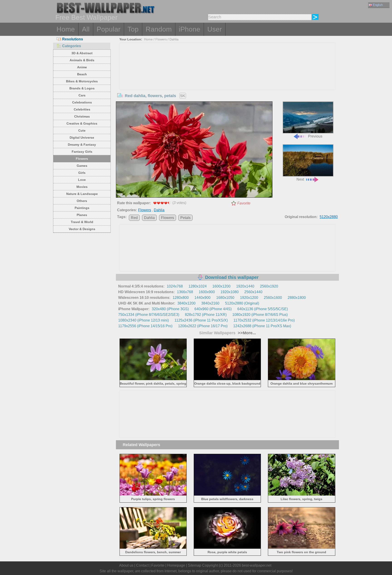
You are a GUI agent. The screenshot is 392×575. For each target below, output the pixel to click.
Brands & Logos (82, 88)
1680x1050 (225, 298)
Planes (82, 215)
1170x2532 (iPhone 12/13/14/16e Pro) (264, 320)
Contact (142, 565)
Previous (315, 136)
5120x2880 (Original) (242, 303)
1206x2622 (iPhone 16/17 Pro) (203, 326)
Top (133, 29)
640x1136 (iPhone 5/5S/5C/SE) (262, 309)
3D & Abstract (82, 53)
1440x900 (202, 298)
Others (82, 201)
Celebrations (82, 102)
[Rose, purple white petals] (227, 548)
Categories (71, 46)
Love (82, 180)
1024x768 (175, 286)
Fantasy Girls (82, 151)
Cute (82, 130)
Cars (82, 95)
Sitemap (194, 565)
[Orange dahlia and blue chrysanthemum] (301, 379)
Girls (82, 172)
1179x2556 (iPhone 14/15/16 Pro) (145, 326)
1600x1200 (221, 286)
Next (300, 179)
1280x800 (181, 298)
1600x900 (207, 292)
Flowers (82, 158)
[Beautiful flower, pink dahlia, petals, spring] (153, 379)
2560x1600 (273, 298)
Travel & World (82, 222)
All (86, 29)
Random (159, 29)
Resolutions (72, 39)
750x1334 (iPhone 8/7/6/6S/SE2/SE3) (148, 315)
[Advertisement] (227, 77)
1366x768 (185, 292)
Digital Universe (82, 137)
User (214, 29)
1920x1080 (229, 292)
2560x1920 (269, 286)
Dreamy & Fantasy (82, 144)
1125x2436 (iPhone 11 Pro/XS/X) (201, 320)
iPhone (189, 29)
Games (82, 165)
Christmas (82, 116)
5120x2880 (329, 217)
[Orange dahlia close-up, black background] (227, 379)
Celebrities (82, 109)
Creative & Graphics (81, 123)
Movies (82, 187)
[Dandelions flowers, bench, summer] (153, 548)
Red (134, 218)
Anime (82, 67)
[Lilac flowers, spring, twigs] (301, 494)
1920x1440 (245, 286)
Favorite (243, 203)
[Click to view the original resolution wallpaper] (194, 150)
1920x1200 (249, 298)
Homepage (176, 565)
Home (65, 29)
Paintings (82, 208)
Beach (82, 74)
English (378, 5)
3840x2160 (210, 303)
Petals (185, 218)
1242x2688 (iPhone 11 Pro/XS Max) (262, 326)
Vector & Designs (82, 229)
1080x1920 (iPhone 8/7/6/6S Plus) (260, 315)
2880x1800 (297, 298)
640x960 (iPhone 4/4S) (213, 309)
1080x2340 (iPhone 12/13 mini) (143, 320)
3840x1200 (186, 303)
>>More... (246, 333)
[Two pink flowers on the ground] (301, 548)
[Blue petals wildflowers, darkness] (227, 494)
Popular (108, 29)
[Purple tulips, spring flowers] (153, 494)
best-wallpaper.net (256, 565)
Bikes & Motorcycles (82, 81)
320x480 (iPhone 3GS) (170, 309)
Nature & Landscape (82, 194)
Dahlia (174, 39)
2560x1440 (253, 292)
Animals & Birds (82, 60)
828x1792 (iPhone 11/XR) (206, 315)
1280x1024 (198, 286)
